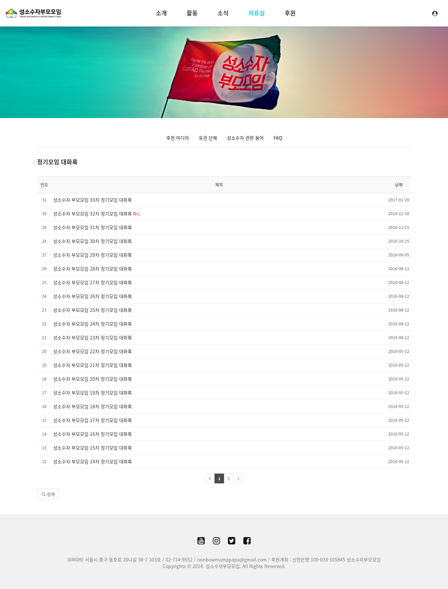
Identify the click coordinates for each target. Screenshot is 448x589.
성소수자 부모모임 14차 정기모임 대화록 (92, 461)
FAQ (278, 137)
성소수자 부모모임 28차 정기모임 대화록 (92, 268)
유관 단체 (208, 137)
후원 (290, 13)
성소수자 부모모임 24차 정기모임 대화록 (92, 323)
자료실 (256, 13)
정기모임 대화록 (57, 161)
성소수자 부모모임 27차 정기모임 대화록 (92, 282)
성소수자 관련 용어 (245, 137)
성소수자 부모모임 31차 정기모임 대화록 (92, 227)
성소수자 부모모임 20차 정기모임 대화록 (92, 379)
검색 (50, 494)
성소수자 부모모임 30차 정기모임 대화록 (92, 241)
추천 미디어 (177, 137)
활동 (192, 13)
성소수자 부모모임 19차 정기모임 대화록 (92, 392)
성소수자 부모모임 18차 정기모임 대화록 (92, 406)
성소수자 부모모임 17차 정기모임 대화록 (92, 420)
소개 (161, 13)
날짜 (399, 184)
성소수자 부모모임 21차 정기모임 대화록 (92, 365)
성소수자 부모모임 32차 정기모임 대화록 (92, 213)
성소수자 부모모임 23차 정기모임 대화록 (92, 337)
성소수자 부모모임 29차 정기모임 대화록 (92, 255)
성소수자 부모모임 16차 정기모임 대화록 (92, 434)
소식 (223, 13)
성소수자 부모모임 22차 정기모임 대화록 (92, 351)
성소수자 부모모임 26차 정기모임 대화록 (92, 296)
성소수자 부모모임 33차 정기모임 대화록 (92, 199)
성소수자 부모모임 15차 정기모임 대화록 (92, 447)
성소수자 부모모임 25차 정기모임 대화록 (92, 310)
